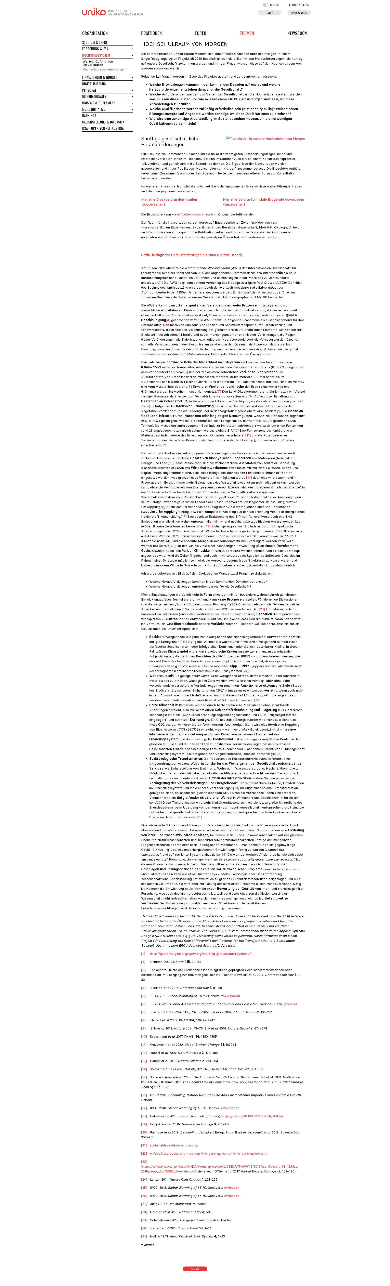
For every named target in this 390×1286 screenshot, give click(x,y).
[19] (279, 531)
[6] (189, 386)
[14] (249, 477)
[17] (183, 516)
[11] (248, 435)
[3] (210, 315)
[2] (279, 282)
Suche (269, 12)
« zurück (148, 1244)
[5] (186, 372)
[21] (164, 551)
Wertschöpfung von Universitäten (97, 63)
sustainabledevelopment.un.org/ (174, 1145)
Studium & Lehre (107, 42)
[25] (257, 700)
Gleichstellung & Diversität (104, 122)
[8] (151, 406)
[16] (167, 507)
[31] (223, 854)
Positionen (151, 33)
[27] (278, 754)
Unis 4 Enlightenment (98, 103)
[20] (173, 546)
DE (293, 4)
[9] (279, 411)
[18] (207, 526)
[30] (199, 817)
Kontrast (274, 4)
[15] (204, 492)
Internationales (106, 96)
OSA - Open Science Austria (103, 128)
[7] (219, 391)
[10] (235, 430)
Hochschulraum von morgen (103, 69)
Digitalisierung (94, 83)
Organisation (95, 33)
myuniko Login (299, 12)
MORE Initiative (93, 109)
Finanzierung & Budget (99, 77)
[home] (112, 11)
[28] (236, 788)
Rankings (103, 115)
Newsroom (297, 33)
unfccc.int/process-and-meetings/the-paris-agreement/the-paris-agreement (208, 1153)
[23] (262, 609)
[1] (161, 282)
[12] (164, 445)
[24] (245, 671)
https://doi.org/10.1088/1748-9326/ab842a (252, 1116)
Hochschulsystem (96, 55)
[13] (170, 463)
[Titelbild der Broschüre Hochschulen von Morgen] (265, 138)
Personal (103, 90)
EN (305, 4)
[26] (270, 739)
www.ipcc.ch (230, 996)
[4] (168, 320)
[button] (132, 49)
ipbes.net (290, 1004)
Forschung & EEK (106, 48)
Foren (200, 33)
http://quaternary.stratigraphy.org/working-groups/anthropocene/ (200, 954)
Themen (247, 33)
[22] (224, 551)
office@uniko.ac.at (191, 214)
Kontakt (195, 1269)
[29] (159, 802)
